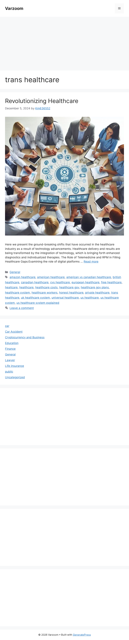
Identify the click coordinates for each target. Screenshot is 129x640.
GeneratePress (82, 634)
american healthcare (51, 277)
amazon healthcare (22, 277)
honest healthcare (71, 292)
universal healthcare (65, 297)
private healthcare (97, 292)
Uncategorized (15, 377)
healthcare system (17, 292)
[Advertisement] (64, 41)
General (15, 272)
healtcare (11, 287)
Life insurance (14, 366)
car (7, 326)
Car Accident (14, 331)
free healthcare (111, 282)
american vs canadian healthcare (88, 277)
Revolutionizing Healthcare (41, 100)
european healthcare (85, 282)
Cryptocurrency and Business (25, 337)
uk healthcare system (35, 297)
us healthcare (89, 297)
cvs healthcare (60, 282)
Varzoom (14, 8)
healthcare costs (46, 287)
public (9, 371)
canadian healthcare (35, 282)
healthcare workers (44, 292)
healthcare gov (69, 287)
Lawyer (10, 360)
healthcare (26, 287)
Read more (91, 261)
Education (11, 343)
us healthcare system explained (37, 302)
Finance (10, 348)
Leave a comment (22, 308)
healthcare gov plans (95, 287)
